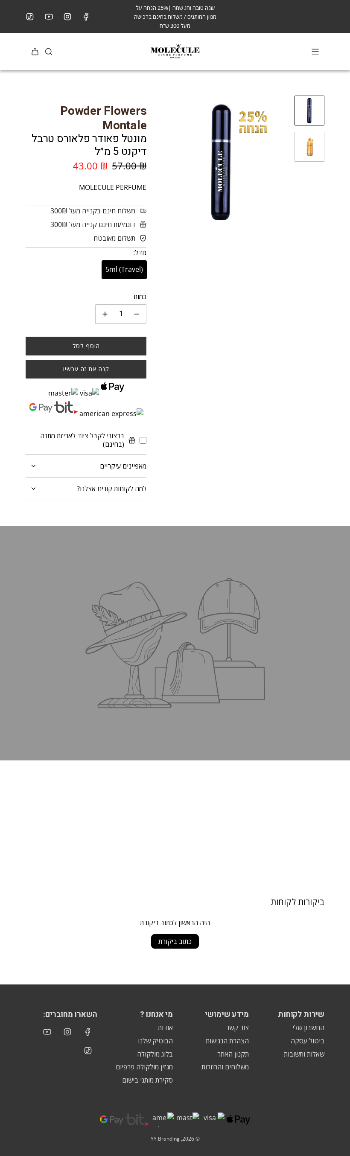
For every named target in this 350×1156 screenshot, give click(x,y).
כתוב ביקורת (175, 941)
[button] (162, 162)
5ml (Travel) (124, 269)
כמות (140, 296)
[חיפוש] (48, 51)
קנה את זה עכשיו (86, 369)
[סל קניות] (35, 51)
